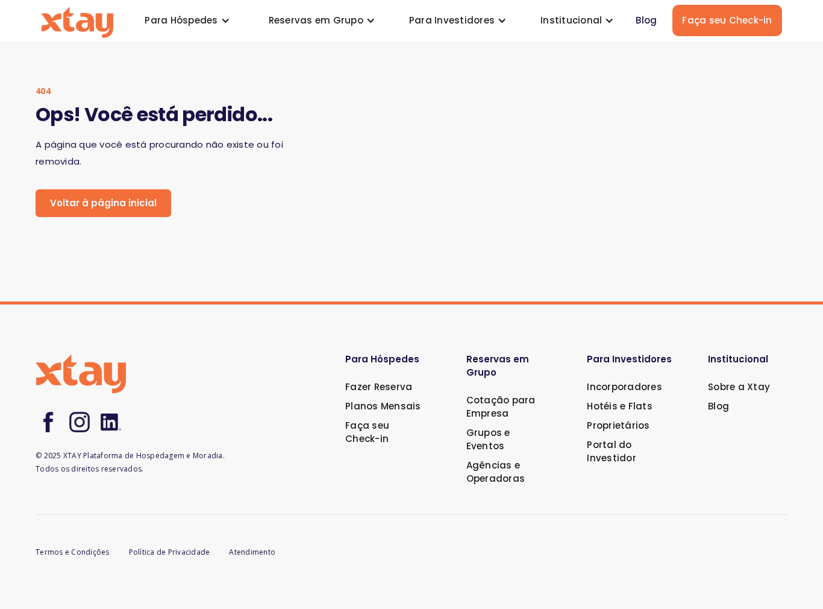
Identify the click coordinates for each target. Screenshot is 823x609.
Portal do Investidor (611, 451)
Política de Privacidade (169, 552)
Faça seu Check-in (727, 20)
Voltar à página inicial (103, 203)
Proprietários (618, 425)
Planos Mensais (383, 406)
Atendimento (252, 552)
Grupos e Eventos (488, 439)
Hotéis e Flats (619, 406)
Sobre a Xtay (739, 386)
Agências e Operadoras (495, 472)
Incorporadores (624, 386)
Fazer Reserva (378, 386)
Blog (646, 20)
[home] (77, 20)
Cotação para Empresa (501, 407)
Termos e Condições (73, 552)
